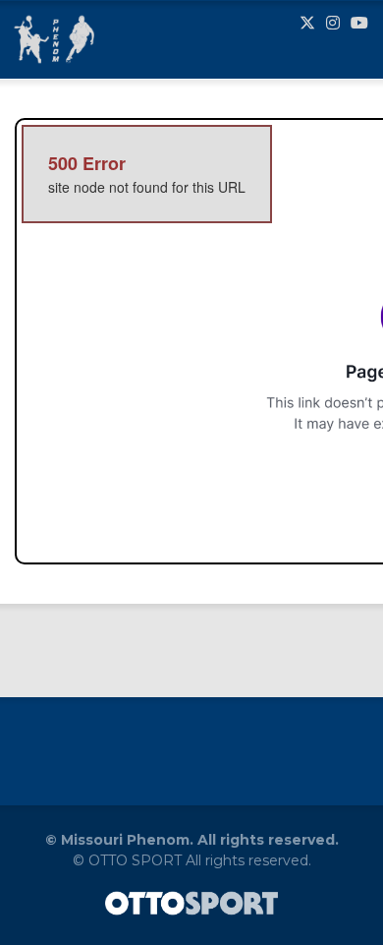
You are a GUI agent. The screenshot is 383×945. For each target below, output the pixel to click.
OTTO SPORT (135, 860)
